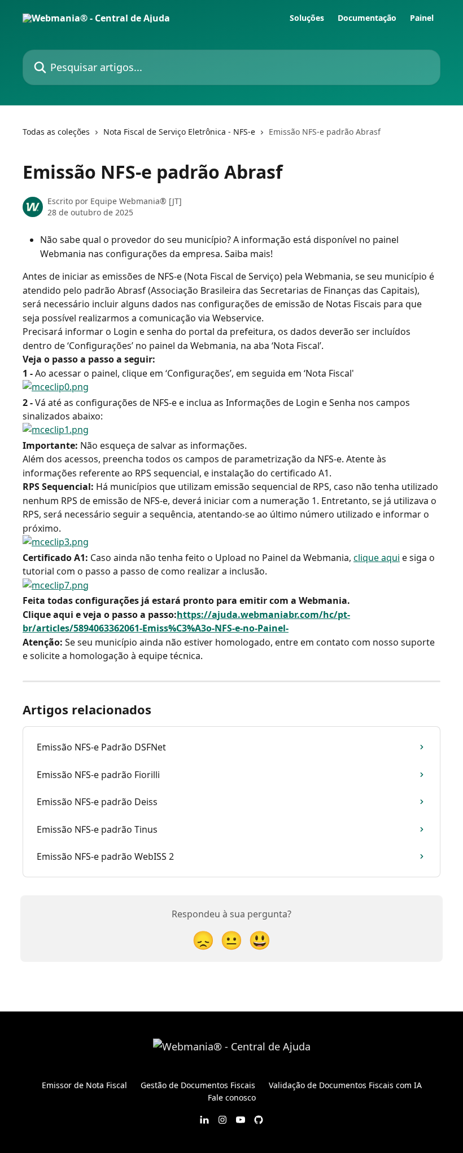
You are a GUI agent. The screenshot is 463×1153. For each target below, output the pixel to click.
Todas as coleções (56, 131)
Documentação (367, 18)
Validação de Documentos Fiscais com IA (345, 1085)
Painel (422, 18)
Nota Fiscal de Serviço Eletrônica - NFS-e (179, 131)
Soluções (307, 18)
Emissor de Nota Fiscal (84, 1085)
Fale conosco (232, 1097)
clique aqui (376, 557)
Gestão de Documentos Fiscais (198, 1085)
